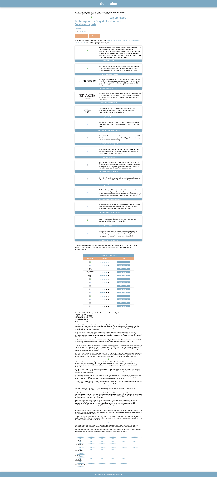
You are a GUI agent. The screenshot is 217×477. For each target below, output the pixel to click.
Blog (103, 474)
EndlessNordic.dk (80, 43)
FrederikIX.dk (126, 40)
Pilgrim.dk (109, 40)
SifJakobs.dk (135, 40)
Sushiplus (108, 4)
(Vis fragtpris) (83, 31)
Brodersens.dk (117, 40)
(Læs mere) (78, 28)
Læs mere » (81, 36)
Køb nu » (94, 36)
